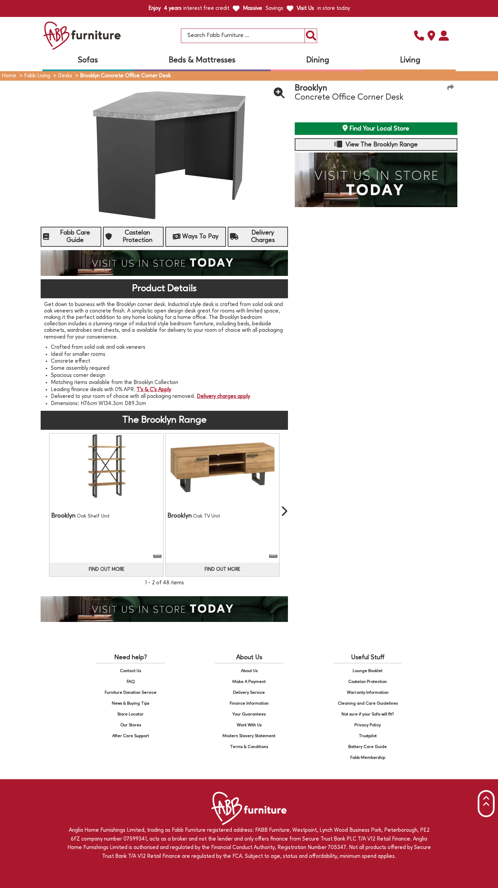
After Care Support (130, 736)
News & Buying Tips (130, 703)
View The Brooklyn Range (381, 144)
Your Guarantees (249, 714)
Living (410, 60)
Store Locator (130, 714)
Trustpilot (368, 736)
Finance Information (249, 703)
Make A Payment (249, 682)
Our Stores (130, 725)
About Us (249, 671)
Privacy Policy (367, 725)
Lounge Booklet (367, 671)
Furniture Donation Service (131, 692)
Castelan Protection (367, 682)
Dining (317, 60)
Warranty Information (368, 692)
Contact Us (130, 671)
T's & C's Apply (154, 389)
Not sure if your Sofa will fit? (367, 714)
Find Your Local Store (378, 128)
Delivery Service (249, 692)
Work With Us (249, 725)
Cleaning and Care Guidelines (368, 703)
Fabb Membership (367, 757)
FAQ (130, 682)
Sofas (88, 60)
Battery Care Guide (367, 747)
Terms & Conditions (249, 747)
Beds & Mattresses (202, 60)
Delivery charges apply (223, 396)
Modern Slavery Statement (249, 736)
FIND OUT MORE (106, 569)
